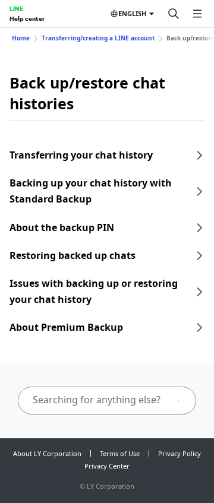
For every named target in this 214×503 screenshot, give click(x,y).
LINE (16, 8)
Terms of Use (120, 453)
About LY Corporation (47, 453)
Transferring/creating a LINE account (98, 38)
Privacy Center (107, 465)
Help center (27, 18)
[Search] (173, 14)
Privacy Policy (179, 453)
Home (21, 38)
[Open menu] (197, 14)
